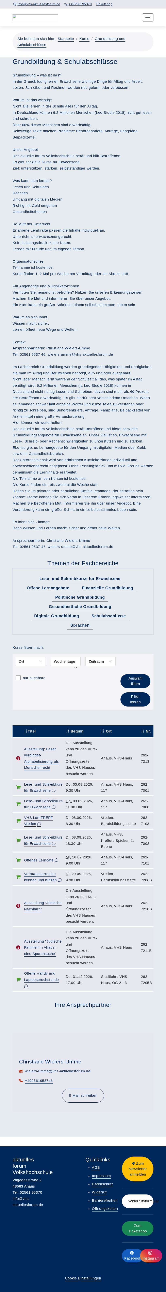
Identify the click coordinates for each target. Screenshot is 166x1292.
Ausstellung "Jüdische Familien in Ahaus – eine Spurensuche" (43, 947)
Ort (108, 731)
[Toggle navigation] (147, 17)
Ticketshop (104, 4)
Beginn (76, 731)
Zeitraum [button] (96, 661)
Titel (32, 731)
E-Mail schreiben (83, 1095)
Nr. (148, 731)
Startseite (66, 39)
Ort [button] (21, 661)
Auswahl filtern (135, 681)
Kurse (84, 39)
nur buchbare (34, 678)
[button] (137, 1169)
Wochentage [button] (64, 661)
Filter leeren (135, 699)
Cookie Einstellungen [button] (83, 1278)
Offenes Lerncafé (39, 860)
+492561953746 (39, 1081)
